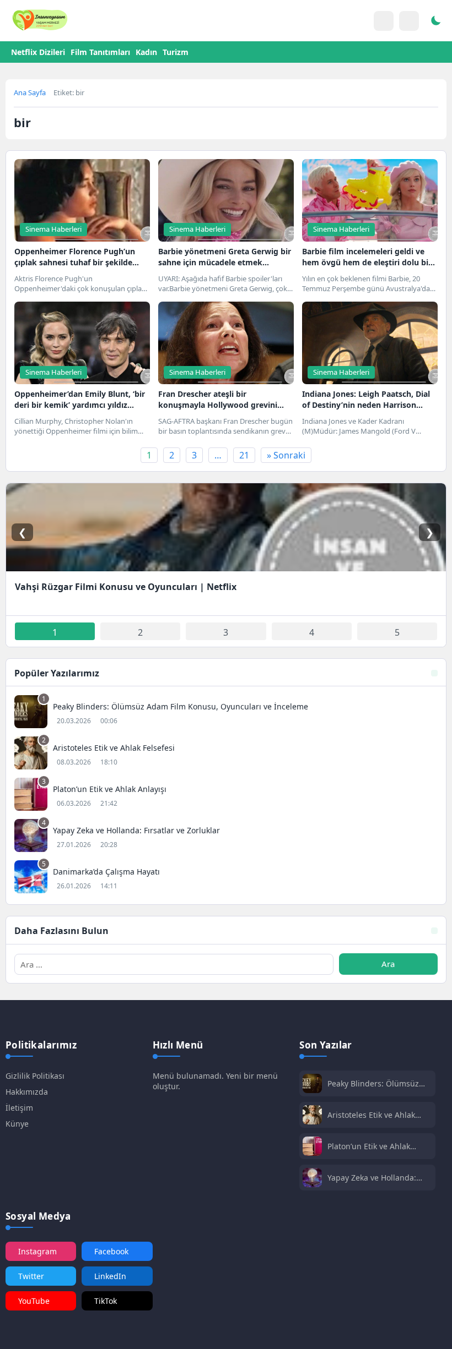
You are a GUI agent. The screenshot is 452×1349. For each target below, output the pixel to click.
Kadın (146, 52)
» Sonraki (286, 455)
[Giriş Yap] (384, 21)
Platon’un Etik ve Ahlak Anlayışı (368, 1146)
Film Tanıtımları (100, 52)
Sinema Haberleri (53, 229)
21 (244, 455)
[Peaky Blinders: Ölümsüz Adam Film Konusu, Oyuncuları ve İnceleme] (226, 713)
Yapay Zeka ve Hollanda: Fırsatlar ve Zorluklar (371, 1177)
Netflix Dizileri (38, 52)
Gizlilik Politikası (35, 1076)
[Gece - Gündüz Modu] (435, 22)
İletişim (19, 1107)
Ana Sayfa (30, 92)
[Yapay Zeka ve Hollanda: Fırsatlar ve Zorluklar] (226, 837)
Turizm (176, 52)
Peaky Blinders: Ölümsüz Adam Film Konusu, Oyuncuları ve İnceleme (373, 1083)
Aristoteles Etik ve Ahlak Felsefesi (371, 1115)
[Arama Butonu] (409, 21)
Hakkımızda (27, 1091)
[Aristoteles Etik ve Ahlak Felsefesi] (226, 754)
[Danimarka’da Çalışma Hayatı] (226, 878)
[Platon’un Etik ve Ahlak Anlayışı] (226, 795)
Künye (17, 1123)
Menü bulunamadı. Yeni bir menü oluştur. (215, 1081)
